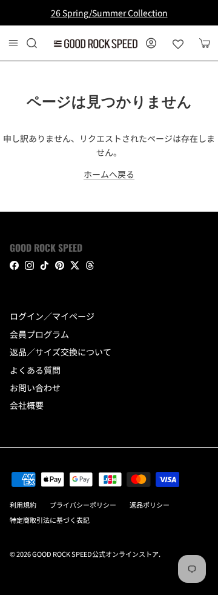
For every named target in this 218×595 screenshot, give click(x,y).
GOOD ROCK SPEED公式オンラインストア (95, 554)
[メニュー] (13, 43)
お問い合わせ (35, 388)
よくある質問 (35, 370)
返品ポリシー (150, 504)
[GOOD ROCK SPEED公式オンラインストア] (95, 43)
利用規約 (23, 504)
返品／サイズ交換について (60, 352)
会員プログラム (39, 334)
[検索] (40, 43)
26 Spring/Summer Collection (109, 13)
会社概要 (27, 405)
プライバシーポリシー (83, 504)
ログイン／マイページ (52, 316)
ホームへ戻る (109, 174)
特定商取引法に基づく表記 (50, 520)
